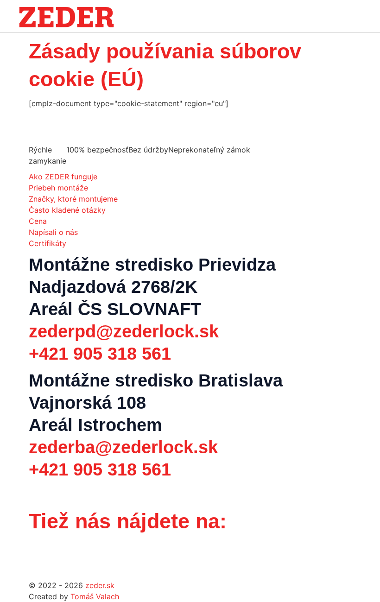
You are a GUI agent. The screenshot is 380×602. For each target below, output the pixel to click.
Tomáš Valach (94, 596)
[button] (353, 17)
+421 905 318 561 (100, 353)
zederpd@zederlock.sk (124, 331)
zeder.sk (99, 585)
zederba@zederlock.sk (123, 447)
